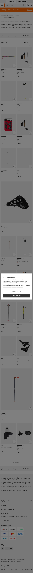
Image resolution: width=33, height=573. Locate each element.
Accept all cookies (16, 295)
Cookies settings (16, 291)
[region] (16, 286)
